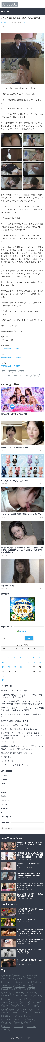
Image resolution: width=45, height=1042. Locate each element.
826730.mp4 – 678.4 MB (10, 349)
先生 (28, 1016)
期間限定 (31, 992)
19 (15, 667)
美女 (31, 979)
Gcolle (3, 796)
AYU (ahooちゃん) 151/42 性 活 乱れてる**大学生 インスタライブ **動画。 (30, 845)
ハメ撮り (32, 975)
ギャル (6, 992)
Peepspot (5, 800)
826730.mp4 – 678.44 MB (11, 357)
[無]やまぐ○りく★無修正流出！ (28, 919)
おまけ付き (19, 1019)
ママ (24, 1009)
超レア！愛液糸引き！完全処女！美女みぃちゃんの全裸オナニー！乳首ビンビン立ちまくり (30, 886)
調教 (6, 1002)
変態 (32, 989)
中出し (20, 979)
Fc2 (24, 23)
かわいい (27, 985)
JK (15, 1002)
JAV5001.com (5, 23)
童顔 (37, 996)
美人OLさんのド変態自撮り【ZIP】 (15, 447)
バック (24, 1006)
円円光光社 (12, 372)
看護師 (13, 1009)
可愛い (6, 985)
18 (9, 667)
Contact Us (32, 1038)
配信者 (18, 1023)
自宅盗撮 (7, 1023)
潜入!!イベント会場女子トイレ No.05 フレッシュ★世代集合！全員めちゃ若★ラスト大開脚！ (22, 709)
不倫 (35, 1006)
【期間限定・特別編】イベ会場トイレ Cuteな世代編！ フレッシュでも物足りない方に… (22, 695)
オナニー (7, 979)
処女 (3, 372)
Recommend (6, 775)
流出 (37, 982)
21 (28, 667)
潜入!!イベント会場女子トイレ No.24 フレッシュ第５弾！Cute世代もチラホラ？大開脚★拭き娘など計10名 (22, 702)
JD (16, 985)
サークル (7, 1019)
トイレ (6, 999)
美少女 (6, 996)
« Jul (2, 680)
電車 (5, 1013)
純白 (31, 1019)
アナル (36, 1002)
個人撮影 (18, 975)
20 (21, 667)
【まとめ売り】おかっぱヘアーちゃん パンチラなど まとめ (30, 910)
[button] (5, 12)
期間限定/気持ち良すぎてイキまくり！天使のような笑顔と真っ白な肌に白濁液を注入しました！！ (22, 747)
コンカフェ (18, 1026)
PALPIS (4, 804)
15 (34, 662)
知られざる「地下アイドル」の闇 (14, 414)
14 (28, 662)
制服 (27, 996)
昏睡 (28, 1023)
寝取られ (35, 1009)
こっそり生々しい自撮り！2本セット (15, 765)
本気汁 (36, 375)
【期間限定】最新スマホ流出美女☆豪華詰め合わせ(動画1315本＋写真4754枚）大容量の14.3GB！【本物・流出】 (30, 855)
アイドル (20, 989)
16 (40, 662)
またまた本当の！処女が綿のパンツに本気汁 (16, 375)
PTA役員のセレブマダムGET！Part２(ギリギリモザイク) (30, 951)
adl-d (3, 788)
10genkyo (5, 808)
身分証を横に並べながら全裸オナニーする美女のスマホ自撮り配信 (30, 941)
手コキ (25, 1002)
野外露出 (7, 1016)
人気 (14, 1006)
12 (15, 662)
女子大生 (7, 989)
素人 (6, 975)
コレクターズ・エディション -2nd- (15, 481)
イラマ (18, 1016)
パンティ (6, 1026)
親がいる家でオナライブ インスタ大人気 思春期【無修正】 (30, 895)
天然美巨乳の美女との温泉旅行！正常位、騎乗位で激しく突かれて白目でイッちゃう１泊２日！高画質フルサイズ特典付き (22, 549)
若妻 (37, 1013)
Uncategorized (7, 816)
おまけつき (31, 1026)
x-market (4, 780)
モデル (18, 999)
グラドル (16, 1013)
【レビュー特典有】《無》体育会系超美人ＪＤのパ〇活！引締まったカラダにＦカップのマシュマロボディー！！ (30, 931)
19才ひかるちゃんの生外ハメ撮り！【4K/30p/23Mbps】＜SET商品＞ (29, 874)
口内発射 (18, 992)
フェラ (6, 982)
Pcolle (3, 784)
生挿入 (27, 1013)
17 (3, 667)
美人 (27, 982)
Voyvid (3, 792)
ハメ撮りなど (6, 757)
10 (3, 662)
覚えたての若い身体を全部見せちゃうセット (18, 753)
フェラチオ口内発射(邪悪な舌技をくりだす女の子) (21, 514)
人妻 (17, 996)
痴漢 (5, 1006)
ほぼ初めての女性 (8, 585)
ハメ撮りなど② (7, 761)
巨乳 (17, 982)
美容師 (6, 1030)
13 (21, 662)
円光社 (22, 372)
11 (9, 662)
